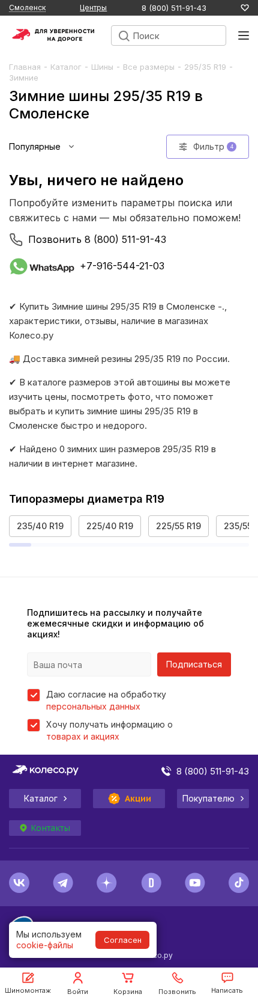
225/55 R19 (178, 526)
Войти (77, 991)
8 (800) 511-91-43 (174, 8)
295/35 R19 (205, 67)
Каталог (66, 67)
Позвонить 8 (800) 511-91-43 (97, 239)
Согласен (123, 940)
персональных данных (93, 706)
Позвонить (177, 991)
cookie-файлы (44, 945)
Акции (138, 798)
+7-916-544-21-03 (122, 266)
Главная (25, 67)
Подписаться (194, 664)
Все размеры (149, 67)
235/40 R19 (40, 526)
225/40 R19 (109, 526)
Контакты (50, 828)
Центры (93, 7)
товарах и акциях (82, 736)
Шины (102, 67)
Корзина (127, 991)
